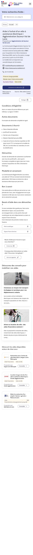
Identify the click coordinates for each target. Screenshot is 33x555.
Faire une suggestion (11, 257)
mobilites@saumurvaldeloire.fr (14, 65)
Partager (23, 100)
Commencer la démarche (15, 87)
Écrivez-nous (9, 246)
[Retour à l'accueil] (13, 4)
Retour (5, 24)
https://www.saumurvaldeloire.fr (15, 68)
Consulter (22, 366)
